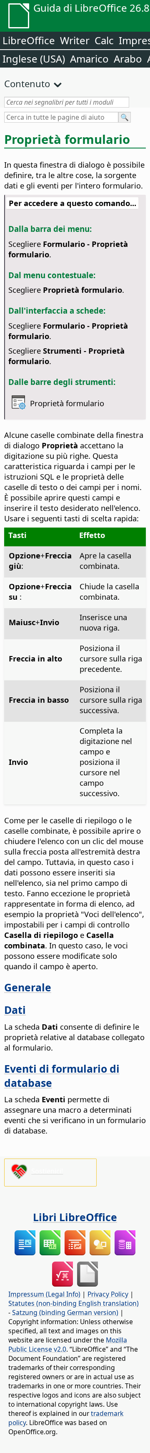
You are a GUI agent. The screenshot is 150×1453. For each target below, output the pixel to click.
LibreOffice (28, 40)
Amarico (89, 58)
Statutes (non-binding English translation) (73, 1303)
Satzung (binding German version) (65, 1312)
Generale (27, 987)
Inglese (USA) (33, 58)
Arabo (128, 58)
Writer (75, 40)
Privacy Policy (108, 1294)
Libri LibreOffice (75, 1217)
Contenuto (27, 83)
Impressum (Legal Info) (44, 1294)
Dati (15, 1010)
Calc (104, 40)
